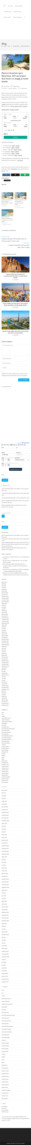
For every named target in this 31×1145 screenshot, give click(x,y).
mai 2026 (4, 587)
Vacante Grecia (5, 771)
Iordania (3, 753)
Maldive (3, 755)
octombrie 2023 (5, 642)
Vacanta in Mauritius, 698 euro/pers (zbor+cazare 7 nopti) (7, 201)
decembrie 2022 (5, 660)
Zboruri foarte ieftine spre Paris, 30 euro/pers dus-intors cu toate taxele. (15, 332)
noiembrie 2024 (5, 619)
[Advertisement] (15, 30)
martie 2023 (4, 655)
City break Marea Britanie (7, 736)
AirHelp (3, 104)
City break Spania (5, 741)
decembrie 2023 (5, 639)
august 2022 (4, 668)
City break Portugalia (6, 737)
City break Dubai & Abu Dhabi (8, 728)
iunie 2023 (4, 650)
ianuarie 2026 (5, 594)
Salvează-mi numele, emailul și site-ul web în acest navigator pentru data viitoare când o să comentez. (14, 374)
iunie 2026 (4, 585)
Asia (2, 714)
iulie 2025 (4, 605)
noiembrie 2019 (5, 705)
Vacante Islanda (5, 773)
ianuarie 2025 (5, 616)
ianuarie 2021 (5, 684)
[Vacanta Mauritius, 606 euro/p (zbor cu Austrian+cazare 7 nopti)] (20, 195)
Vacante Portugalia (6, 777)
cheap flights (4, 723)
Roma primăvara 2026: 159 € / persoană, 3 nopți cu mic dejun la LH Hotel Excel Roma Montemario (15, 565)
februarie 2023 (5, 657)
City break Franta (5, 730)
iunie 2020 (4, 692)
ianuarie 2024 (5, 637)
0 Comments (23, 88)
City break (4, 725)
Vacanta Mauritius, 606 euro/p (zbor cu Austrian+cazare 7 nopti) (20, 202)
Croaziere (4, 744)
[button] (4, 6)
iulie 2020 (4, 691)
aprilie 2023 (4, 653)
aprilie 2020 (4, 696)
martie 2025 (4, 612)
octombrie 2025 (5, 600)
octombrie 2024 (5, 621)
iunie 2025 (4, 607)
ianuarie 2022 (5, 673)
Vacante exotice (5, 768)
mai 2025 (4, 609)
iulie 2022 (4, 669)
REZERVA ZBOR (5, 109)
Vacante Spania (5, 778)
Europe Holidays (5, 746)
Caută (3, 521)
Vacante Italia (5, 775)
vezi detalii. (20, 160)
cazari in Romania (5, 719)
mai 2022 (4, 671)
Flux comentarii (5, 1110)
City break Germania (6, 732)
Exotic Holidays (5, 750)
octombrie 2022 (5, 664)
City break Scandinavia (7, 739)
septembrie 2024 (5, 623)
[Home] (2, 46)
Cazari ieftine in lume (6, 718)
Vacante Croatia (5, 764)
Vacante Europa (5, 766)
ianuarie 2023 (5, 659)
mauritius (6, 230)
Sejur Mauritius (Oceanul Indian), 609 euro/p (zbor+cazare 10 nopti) (7, 219)
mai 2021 (4, 680)
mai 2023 (4, 651)
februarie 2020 (5, 700)
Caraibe (3, 716)
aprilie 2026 (4, 589)
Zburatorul (14, 169)
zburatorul (6, 86)
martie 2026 (4, 591)
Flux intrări (4, 1108)
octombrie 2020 (5, 687)
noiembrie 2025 (5, 598)
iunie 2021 (4, 678)
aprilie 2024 (4, 632)
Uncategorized (5, 762)
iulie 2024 (4, 626)
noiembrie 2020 (5, 685)
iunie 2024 (4, 628)
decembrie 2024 (5, 618)
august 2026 (4, 582)
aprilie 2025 (4, 610)
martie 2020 (4, 698)
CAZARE (17, 145)
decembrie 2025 (5, 596)
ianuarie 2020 (5, 701)
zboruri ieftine (13, 88)
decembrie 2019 (5, 703)
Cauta (3, 474)
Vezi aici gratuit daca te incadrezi (19, 106)
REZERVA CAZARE (14, 109)
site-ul (3, 171)
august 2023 (4, 646)
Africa (5, 88)
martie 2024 (4, 634)
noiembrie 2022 (5, 662)
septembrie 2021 (5, 675)
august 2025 (4, 603)
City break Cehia (5, 727)
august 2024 (4, 625)
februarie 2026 (5, 592)
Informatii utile (5, 752)
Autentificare (4, 1106)
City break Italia (5, 734)
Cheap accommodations (7, 721)
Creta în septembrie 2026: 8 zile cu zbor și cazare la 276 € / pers (15, 498)
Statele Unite (4, 761)
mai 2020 (4, 694)
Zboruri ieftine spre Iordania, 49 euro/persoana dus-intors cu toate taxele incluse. (15, 276)
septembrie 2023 (5, 644)
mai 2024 (4, 630)
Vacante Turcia (5, 780)
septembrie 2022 (5, 666)
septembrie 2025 (5, 601)
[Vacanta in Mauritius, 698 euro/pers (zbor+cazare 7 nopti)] (7, 195)
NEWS (3, 759)
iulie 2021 (4, 676)
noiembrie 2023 (5, 641)
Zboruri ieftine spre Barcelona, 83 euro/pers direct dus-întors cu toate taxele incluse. (15, 304)
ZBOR (13, 145)
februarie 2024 (5, 635)
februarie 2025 (5, 614)
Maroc (3, 757)
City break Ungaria (6, 743)
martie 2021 (4, 682)
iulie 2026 (4, 584)
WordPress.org (5, 1111)
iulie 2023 (4, 648)
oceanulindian (12, 230)
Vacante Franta (5, 769)
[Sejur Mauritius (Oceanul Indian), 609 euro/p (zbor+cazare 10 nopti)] (7, 212)
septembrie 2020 (5, 689)
